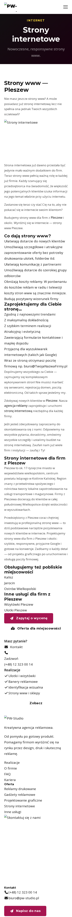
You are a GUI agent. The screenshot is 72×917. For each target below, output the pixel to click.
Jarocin (9, 583)
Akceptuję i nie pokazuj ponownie (39, 899)
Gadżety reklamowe (19, 794)
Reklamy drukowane (20, 789)
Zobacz (36, 703)
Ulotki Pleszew (15, 610)
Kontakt (15, 647)
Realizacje (12, 762)
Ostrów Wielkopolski (20, 588)
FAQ (7, 774)
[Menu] (65, 7)
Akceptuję (25, 908)
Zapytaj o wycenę (31, 618)
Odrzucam (51, 908)
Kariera (10, 780)
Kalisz (8, 577)
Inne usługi (12, 812)
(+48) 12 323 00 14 (18, 664)
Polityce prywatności (27, 889)
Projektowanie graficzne (23, 800)
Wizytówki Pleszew (18, 604)
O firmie (10, 768)
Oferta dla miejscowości (38, 628)
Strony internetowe (19, 806)
